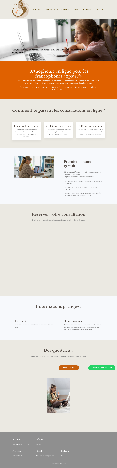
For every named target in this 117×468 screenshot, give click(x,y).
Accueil (36, 9)
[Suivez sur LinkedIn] (61, 455)
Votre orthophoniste (57, 9)
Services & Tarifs (82, 9)
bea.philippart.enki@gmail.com (45, 456)
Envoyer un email (69, 368)
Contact (100, 9)
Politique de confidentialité (58, 463)
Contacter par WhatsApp (101, 368)
